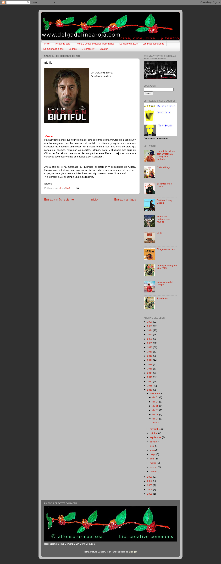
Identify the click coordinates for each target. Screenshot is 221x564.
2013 (150, 377)
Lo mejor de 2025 (128, 43)
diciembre (155, 393)
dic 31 (155, 397)
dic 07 (155, 410)
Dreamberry (88, 48)
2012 (150, 381)
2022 (150, 339)
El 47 (159, 233)
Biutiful (155, 422)
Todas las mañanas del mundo (163, 219)
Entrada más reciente (59, 199)
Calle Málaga (163, 167)
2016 (150, 364)
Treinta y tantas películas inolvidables (94, 43)
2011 (150, 386)
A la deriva (162, 298)
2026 (150, 322)
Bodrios (73, 48)
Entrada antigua (125, 199)
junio (152, 450)
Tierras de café (62, 43)
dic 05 (155, 414)
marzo (153, 463)
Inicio (47, 43)
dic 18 (155, 406)
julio (152, 446)
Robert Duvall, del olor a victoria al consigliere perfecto (166, 155)
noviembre (155, 429)
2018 (150, 356)
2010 (150, 390)
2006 (150, 489)
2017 (150, 360)
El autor (103, 48)
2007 (150, 485)
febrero (154, 467)
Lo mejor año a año (53, 48)
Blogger (133, 552)
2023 (150, 334)
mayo (153, 454)
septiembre (156, 437)
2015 (150, 369)
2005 (150, 494)
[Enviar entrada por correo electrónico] (77, 188)
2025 (150, 326)
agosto (153, 442)
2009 (150, 477)
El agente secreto (166, 249)
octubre (154, 433)
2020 (150, 347)
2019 (150, 352)
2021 (150, 343)
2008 (150, 481)
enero (153, 471)
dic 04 (155, 419)
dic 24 (155, 402)
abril (152, 459)
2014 (150, 373)
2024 (150, 330)
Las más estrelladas (153, 43)
